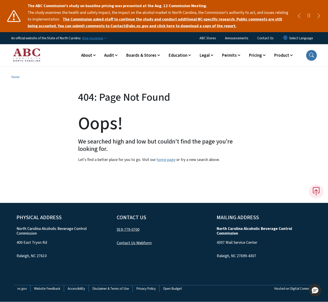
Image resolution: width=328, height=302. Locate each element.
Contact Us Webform (134, 243)
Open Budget (172, 288)
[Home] (26, 50)
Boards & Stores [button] (141, 55)
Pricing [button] (255, 55)
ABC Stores (207, 38)
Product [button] (281, 55)
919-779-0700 (128, 229)
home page (166, 159)
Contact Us (265, 38)
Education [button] (177, 55)
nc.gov (22, 288)
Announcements (236, 38)
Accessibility (76, 288)
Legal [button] (204, 55)
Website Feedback (47, 288)
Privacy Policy (146, 288)
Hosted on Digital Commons (294, 288)
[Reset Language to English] (285, 38)
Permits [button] (229, 55)
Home (15, 77)
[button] (311, 55)
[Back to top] (316, 191)
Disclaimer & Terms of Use (110, 288)
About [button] (86, 55)
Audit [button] (109, 55)
